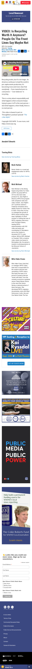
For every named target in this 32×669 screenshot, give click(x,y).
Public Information (9, 626)
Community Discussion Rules (12, 622)
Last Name (6, 576)
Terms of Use (7, 618)
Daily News (7, 583)
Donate (26, 3)
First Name (6, 570)
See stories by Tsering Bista (11, 157)
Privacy (6, 633)
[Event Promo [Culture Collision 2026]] (16, 319)
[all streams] (29, 667)
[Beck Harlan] (6, 167)
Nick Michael (17, 184)
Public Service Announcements (12, 630)
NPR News (7, 128)
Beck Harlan (9, 50)
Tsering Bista (7, 152)
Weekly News (7, 585)
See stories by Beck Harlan (20, 176)
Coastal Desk (7, 587)
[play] (3, 667)
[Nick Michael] (6, 187)
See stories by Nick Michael (21, 251)
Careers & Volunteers (9, 645)
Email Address (7, 564)
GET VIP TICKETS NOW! (16, 363)
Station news (7, 592)
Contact (6, 641)
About (5, 637)
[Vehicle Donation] (16, 410)
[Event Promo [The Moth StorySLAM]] (16, 383)
